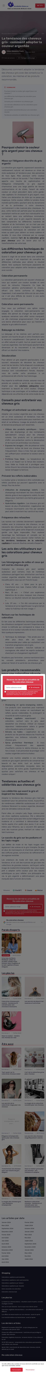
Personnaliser (30, 1370)
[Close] (40, 678)
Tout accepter (16, 1370)
